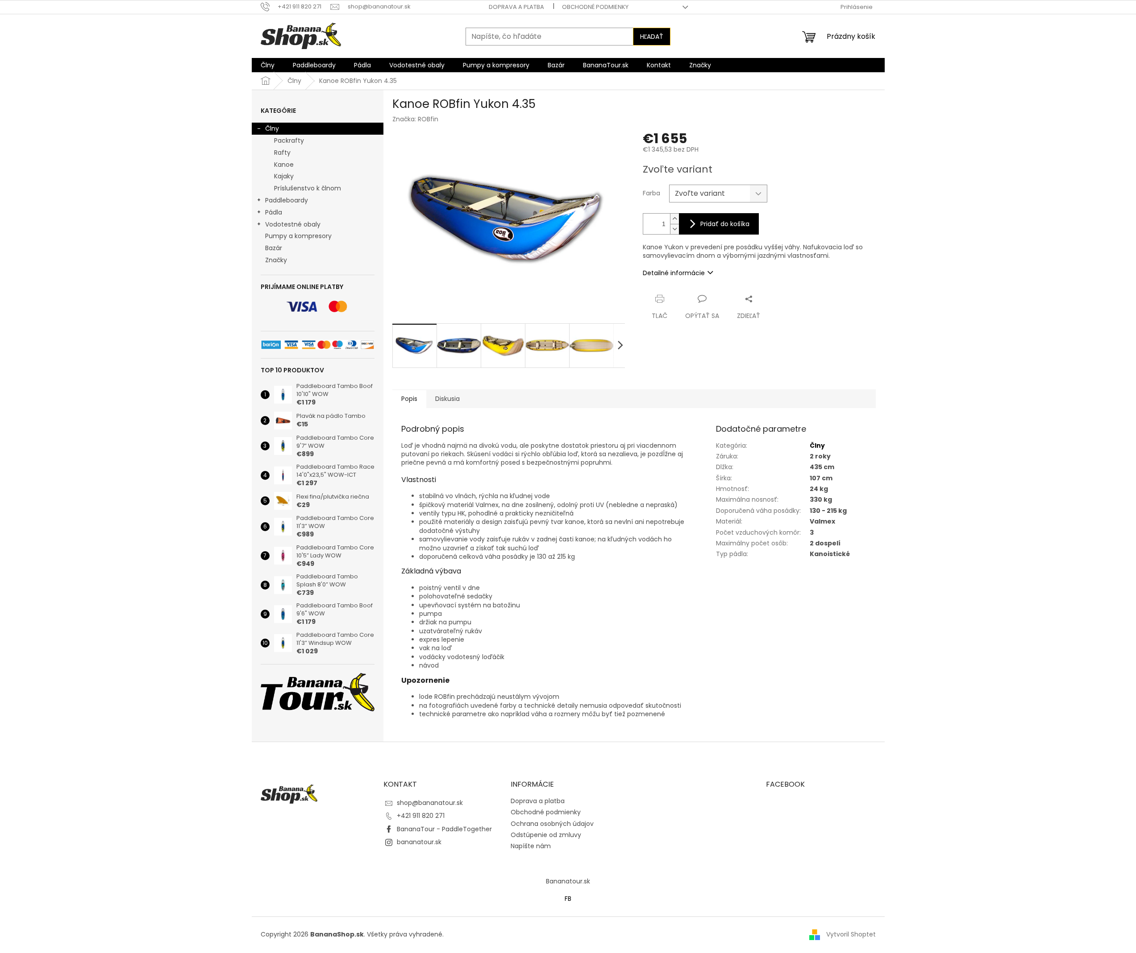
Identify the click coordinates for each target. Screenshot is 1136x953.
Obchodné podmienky (595, 7)
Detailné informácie (674, 272)
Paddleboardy (286, 200)
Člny (272, 128)
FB (568, 898)
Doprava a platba (516, 7)
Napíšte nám (531, 846)
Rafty (282, 152)
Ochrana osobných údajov (552, 823)
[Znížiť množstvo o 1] (674, 229)
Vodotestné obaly (292, 224)
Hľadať (651, 36)
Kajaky (284, 176)
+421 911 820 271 (421, 815)
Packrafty (289, 140)
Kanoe (284, 164)
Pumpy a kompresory (298, 235)
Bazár (273, 247)
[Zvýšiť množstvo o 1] (674, 219)
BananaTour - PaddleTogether (444, 829)
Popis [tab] (409, 398)
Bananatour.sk (568, 881)
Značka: (415, 119)
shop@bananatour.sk (430, 802)
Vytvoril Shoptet (851, 934)
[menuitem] (267, 65)
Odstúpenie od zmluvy (546, 834)
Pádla (273, 212)
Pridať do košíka (724, 223)
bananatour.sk (419, 841)
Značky (276, 260)
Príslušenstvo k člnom (307, 188)
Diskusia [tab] (447, 398)
